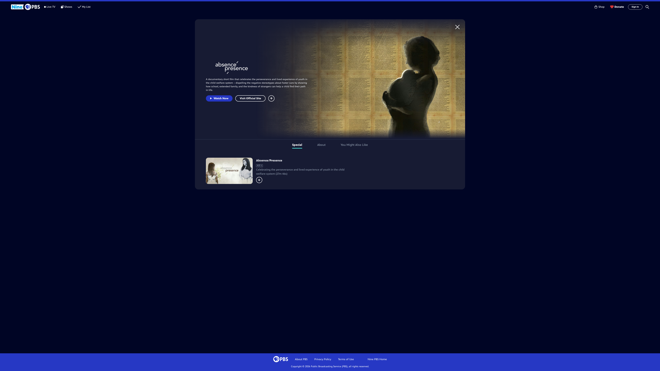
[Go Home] (457, 27)
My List (86, 6)
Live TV (51, 6)
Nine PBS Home (377, 359)
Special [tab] (297, 145)
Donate (619, 6)
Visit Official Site (250, 98)
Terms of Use (346, 359)
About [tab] (321, 145)
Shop (601, 6)
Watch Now (221, 98)
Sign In (635, 6)
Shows (68, 6)
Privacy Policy (322, 359)
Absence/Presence (269, 160)
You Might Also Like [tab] (354, 145)
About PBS (301, 359)
